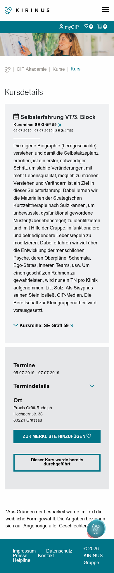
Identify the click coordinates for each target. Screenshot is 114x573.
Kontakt (46, 556)
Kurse (59, 69)
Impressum (24, 551)
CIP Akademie (32, 69)
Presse (20, 556)
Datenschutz (59, 551)
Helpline (21, 560)
